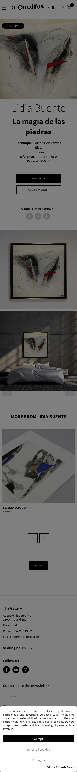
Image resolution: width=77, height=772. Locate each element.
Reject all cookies (38, 749)
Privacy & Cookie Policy (60, 767)
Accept (38, 739)
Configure (38, 760)
